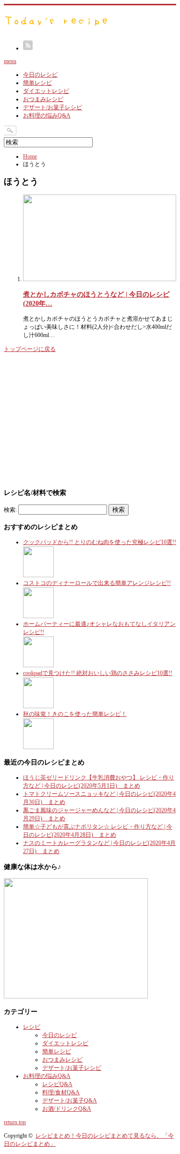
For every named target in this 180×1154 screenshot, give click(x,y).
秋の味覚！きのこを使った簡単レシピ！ (75, 714)
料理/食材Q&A (61, 1092)
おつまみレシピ (43, 99)
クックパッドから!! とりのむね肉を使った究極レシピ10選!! (99, 542)
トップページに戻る (30, 349)
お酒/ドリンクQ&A (66, 1108)
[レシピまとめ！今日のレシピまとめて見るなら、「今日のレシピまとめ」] (56, 26)
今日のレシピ (40, 74)
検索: (10, 509)
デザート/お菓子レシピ (52, 107)
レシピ (31, 1027)
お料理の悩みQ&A (47, 115)
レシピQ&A (57, 1084)
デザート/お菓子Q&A (69, 1100)
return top (15, 1122)
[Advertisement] (76, 419)
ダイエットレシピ (46, 91)
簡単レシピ (37, 82)
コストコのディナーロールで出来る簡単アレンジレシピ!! (97, 583)
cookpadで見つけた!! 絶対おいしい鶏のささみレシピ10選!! (97, 673)
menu (10, 61)
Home (30, 156)
